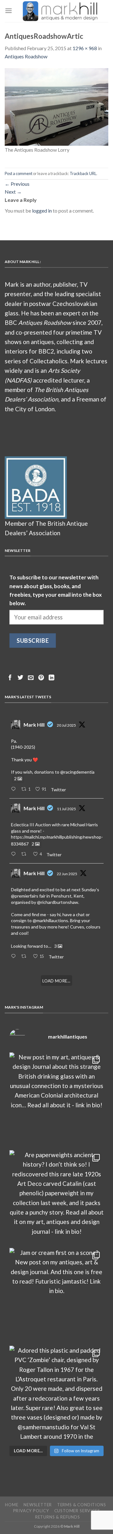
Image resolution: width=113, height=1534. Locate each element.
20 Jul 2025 (66, 725)
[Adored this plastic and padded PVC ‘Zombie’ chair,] (56, 1393)
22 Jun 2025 (67, 873)
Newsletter (38, 1504)
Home (11, 1504)
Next (13, 192)
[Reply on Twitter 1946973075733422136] (14, 789)
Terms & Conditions (81, 1504)
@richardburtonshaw (57, 902)
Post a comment (18, 173)
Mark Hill (34, 725)
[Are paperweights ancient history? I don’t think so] (56, 1197)
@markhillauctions (50, 920)
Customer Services (77, 1510)
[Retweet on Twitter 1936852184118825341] (25, 956)
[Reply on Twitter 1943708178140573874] (14, 854)
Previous (17, 184)
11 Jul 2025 (66, 808)
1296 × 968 (85, 48)
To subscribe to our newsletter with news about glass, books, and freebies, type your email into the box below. (55, 590)
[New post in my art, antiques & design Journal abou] (56, 1099)
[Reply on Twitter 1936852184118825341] (14, 956)
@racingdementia (77, 772)
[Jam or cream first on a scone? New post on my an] (56, 1295)
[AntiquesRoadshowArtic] (56, 106)
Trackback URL (83, 173)
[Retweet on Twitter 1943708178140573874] (25, 854)
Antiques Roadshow (26, 56)
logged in (42, 211)
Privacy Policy (31, 1510)
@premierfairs (24, 896)
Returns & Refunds (57, 1516)
